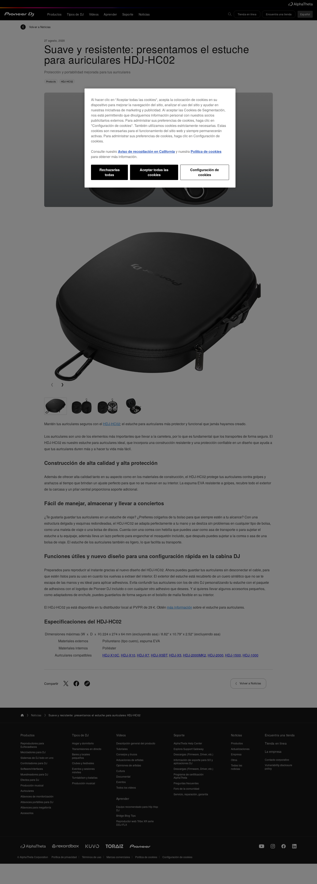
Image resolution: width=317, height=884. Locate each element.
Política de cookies (206, 151)
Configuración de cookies (204, 172)
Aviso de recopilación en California (146, 151)
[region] (160, 138)
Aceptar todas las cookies (154, 172)
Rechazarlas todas (109, 172)
